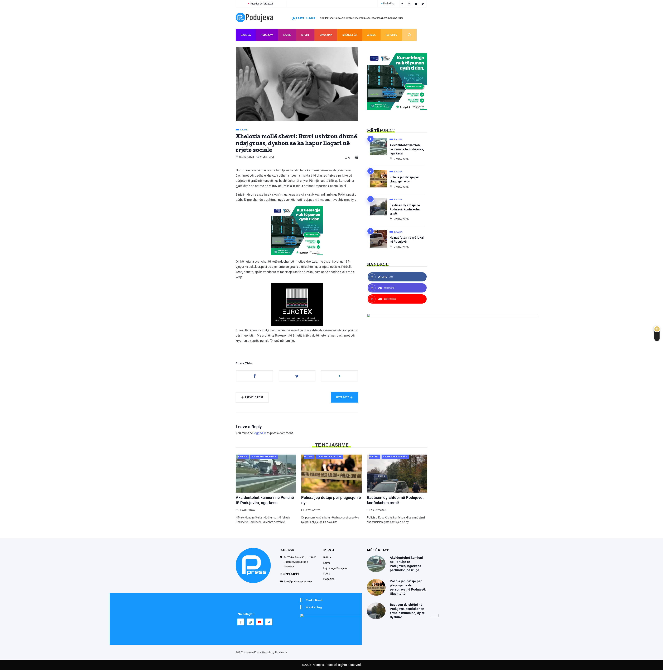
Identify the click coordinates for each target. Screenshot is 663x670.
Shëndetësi (349, 35)
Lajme (287, 35)
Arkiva (371, 35)
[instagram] (410, 3)
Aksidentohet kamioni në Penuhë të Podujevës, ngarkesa (407, 149)
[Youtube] (417, 3)
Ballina (246, 35)
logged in (260, 433)
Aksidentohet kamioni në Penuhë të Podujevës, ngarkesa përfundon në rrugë (361, 18)
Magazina (326, 35)
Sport (305, 35)
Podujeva (267, 35)
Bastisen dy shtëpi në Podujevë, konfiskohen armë (405, 209)
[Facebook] (402, 3)
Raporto (391, 35)
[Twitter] (423, 3)
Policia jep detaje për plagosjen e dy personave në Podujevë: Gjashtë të (408, 587)
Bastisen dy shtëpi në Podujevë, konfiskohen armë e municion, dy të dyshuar (407, 611)
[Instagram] (250, 622)
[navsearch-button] (409, 35)
